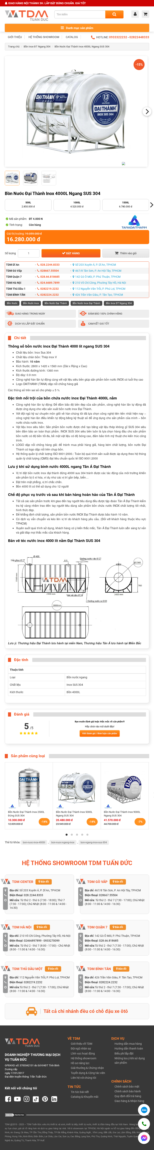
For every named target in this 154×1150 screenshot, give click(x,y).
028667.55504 (49, 270)
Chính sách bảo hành (127, 1091)
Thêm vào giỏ (128, 253)
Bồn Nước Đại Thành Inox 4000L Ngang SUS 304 (82, 46)
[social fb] (8, 1099)
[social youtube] (17, 1099)
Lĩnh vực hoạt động (83, 1053)
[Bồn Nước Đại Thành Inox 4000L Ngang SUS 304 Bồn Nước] (76, 111)
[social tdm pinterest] (45, 1099)
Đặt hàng (73, 253)
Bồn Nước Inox (31, 303)
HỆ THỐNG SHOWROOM (43, 37)
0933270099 (52, 940)
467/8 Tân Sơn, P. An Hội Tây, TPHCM (98, 270)
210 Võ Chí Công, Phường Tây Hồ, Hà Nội (100, 282)
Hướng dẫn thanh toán (128, 1048)
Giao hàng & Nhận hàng (129, 1101)
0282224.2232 (49, 294)
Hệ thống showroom (83, 1058)
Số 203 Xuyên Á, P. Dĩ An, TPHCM (95, 264)
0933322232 (118, 37)
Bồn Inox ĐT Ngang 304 (37, 46)
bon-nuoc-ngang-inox (62, 842)
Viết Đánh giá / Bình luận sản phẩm (99, 733)
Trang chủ (13, 46)
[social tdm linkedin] (54, 1099)
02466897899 (33, 940)
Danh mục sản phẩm (79, 28)
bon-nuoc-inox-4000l (34, 842)
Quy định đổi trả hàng (127, 1096)
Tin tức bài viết (80, 1092)
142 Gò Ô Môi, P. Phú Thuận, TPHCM (98, 276)
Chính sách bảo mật (126, 1086)
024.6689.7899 (50, 282)
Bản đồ (44, 881)
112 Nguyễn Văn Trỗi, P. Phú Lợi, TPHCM (100, 288)
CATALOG (72, 37)
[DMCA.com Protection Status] (15, 1114)
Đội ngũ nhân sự (81, 1048)
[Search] (114, 14)
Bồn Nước (12, 303)
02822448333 (139, 37)
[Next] (147, 111)
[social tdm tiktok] (35, 1099)
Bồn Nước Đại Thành (56, 303)
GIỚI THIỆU (15, 37)
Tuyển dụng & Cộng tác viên (88, 1073)
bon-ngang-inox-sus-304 (94, 842)
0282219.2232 (49, 288)
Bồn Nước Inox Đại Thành (86, 303)
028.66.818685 (50, 276)
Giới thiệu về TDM (81, 1043)
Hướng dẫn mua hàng (128, 1043)
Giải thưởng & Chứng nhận (87, 1068)
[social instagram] (26, 1099)
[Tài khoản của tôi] (136, 14)
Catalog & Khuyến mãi (84, 1096)
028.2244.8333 (50, 264)
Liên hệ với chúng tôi (83, 1077)
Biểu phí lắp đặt (124, 1053)
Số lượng (10, 253)
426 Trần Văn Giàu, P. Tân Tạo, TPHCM (99, 294)
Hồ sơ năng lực (80, 1063)
